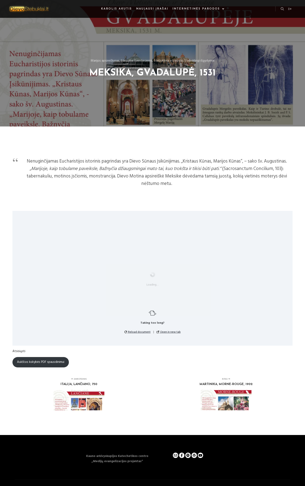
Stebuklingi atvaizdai (168, 60)
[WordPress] (194, 455)
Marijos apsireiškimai (105, 60)
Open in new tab (170, 332)
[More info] (290, 9)
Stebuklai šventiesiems (136, 60)
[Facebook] (181, 455)
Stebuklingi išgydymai (199, 60)
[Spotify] (188, 455)
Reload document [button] (139, 332)
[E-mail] (175, 455)
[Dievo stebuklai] (29, 9)
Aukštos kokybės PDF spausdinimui (40, 362)
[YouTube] (200, 455)
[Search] (282, 9)
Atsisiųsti (18, 351)
